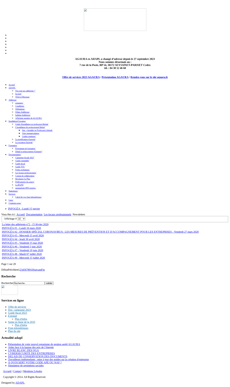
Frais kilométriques (18, 328)
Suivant (37, 269)
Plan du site (14, 331)
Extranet (12, 315)
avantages (19, 103)
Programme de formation (25, 148)
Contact (17, 371)
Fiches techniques (22, 170)
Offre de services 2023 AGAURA (81, 77)
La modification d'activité (25, 139)
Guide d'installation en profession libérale (31, 124)
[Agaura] (9, 293)
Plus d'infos (21, 319)
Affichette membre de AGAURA (28, 118)
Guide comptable (22, 161)
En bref (18, 94)
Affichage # (10, 218)
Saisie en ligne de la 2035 (21, 322)
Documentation (15, 154)
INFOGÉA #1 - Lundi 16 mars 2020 (21, 228)
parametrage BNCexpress (25, 188)
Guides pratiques (29, 136)
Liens (11, 200)
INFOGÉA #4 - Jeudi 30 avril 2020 (21, 239)
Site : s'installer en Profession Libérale (37, 130)
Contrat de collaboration (24, 176)
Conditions (19, 106)
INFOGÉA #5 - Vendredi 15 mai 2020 (22, 242)
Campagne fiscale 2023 (24, 157)
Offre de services (17, 306)
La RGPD (19, 185)
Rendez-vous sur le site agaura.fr (149, 77)
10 (31, 269)
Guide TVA (20, 167)
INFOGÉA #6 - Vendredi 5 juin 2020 (22, 246)
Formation (13, 145)
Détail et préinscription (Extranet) (28, 151)
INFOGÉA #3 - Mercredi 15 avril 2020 (23, 235)
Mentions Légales (32, 371)
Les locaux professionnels (25, 173)
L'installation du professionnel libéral (30, 127)
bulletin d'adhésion (22, 115)
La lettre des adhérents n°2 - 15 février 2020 (25, 224)
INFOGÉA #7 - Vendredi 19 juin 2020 (22, 250)
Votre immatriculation (30, 133)
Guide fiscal (20, 164)
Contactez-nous (15, 203)
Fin (43, 269)
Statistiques (13, 191)
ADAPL (12, 88)
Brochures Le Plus (22, 179)
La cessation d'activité (23, 142)
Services (12, 194)
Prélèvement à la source (24, 182)
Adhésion (12, 100)
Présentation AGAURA (115, 77)
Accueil (12, 85)
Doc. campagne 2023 (19, 309)
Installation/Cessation (17, 121)
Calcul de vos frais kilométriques (28, 197)
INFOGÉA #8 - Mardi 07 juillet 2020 (22, 254)
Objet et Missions (22, 97)
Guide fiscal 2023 (17, 312)
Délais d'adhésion (22, 112)
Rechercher (7, 283)
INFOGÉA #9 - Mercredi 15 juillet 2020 (23, 257)
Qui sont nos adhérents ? (25, 91)
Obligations (20, 109)
